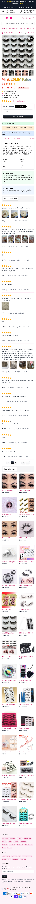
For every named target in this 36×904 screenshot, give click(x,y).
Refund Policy (6, 856)
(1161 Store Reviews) (18, 101)
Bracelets (4, 844)
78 (23, 462)
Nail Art (22, 28)
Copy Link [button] (19, 138)
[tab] (10, 198)
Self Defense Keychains (8, 838)
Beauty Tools (13, 28)
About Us (23, 859)
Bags (3, 848)
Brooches (12, 844)
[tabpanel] (18, 333)
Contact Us (15, 859)
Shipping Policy (16, 856)
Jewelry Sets (28, 844)
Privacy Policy (6, 859)
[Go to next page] (28, 462)
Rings (29, 28)
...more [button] (5, 156)
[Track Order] (27, 18)
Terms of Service (27, 856)
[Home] (2, 33)
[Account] (30, 18)
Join (4, 876)
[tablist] (18, 199)
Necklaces (23, 841)
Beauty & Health (11, 33)
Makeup (4, 28)
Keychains (20, 844)
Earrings (16, 841)
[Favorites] (23, 18)
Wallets (9, 848)
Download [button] (31, 138)
